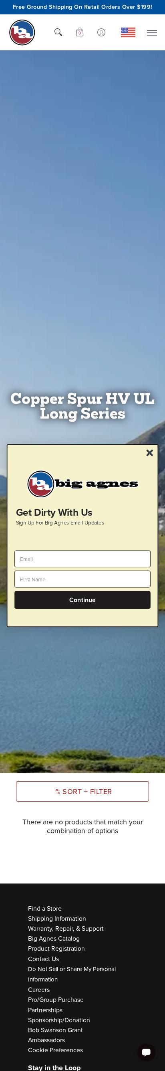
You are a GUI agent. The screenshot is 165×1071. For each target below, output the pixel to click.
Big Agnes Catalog (54, 938)
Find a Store (45, 908)
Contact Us (43, 958)
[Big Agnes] (22, 32)
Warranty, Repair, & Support (66, 928)
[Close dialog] (149, 453)
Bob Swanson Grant (55, 1030)
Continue (82, 599)
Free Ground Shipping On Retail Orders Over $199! (83, 6)
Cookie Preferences (55, 1050)
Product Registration (56, 948)
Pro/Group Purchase (56, 999)
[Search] (58, 32)
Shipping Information (57, 918)
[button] (79, 32)
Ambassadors (46, 1040)
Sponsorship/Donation (59, 1020)
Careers (39, 989)
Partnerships (45, 1010)
